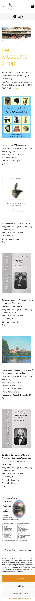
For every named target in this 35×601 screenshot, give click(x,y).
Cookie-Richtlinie (12, 598)
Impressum (28, 598)
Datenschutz (21, 598)
